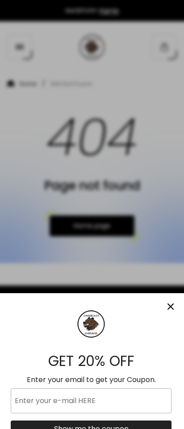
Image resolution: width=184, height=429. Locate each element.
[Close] (170, 306)
